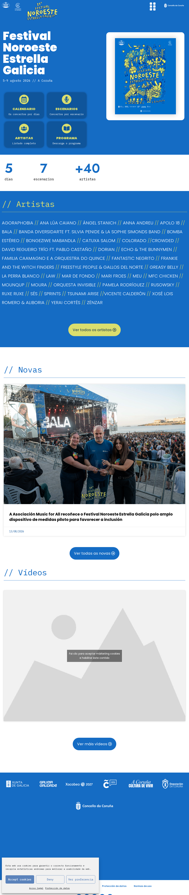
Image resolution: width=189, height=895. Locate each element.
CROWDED (163, 240)
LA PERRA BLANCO (20, 276)
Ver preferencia (80, 879)
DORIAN (106, 249)
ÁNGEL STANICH (99, 223)
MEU (137, 276)
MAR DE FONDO (78, 276)
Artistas (24, 138)
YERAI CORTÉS (65, 302)
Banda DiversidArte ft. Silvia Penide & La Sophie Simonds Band (89, 232)
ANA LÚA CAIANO (58, 223)
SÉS (33, 294)
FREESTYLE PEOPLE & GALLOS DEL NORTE (102, 267)
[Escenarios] (66, 99)
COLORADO (134, 240)
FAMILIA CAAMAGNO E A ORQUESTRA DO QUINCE (53, 258)
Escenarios (67, 109)
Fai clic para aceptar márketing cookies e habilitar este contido (94, 656)
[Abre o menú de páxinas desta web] (152, 6)
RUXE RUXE (13, 294)
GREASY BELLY (164, 267)
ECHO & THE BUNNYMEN (146, 249)
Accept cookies (19, 879)
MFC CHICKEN (163, 276)
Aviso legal (36, 888)
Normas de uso (143, 886)
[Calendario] (24, 99)
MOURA (39, 285)
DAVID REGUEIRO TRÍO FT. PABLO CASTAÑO (47, 249)
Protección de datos (57, 888)
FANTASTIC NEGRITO (133, 258)
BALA (7, 232)
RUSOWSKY (162, 285)
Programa (66, 138)
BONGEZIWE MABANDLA (51, 240)
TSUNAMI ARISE (83, 294)
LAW (50, 276)
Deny (50, 879)
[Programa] (66, 128)
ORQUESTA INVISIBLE (75, 285)
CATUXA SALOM (98, 240)
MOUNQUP (13, 285)
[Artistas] (24, 128)
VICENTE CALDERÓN (124, 294)
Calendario (24, 109)
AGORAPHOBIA (17, 223)
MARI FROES (113, 276)
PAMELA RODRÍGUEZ (123, 285)
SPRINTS (52, 294)
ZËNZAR (95, 302)
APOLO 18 (170, 223)
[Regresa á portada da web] (50, 11)
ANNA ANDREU (138, 223)
